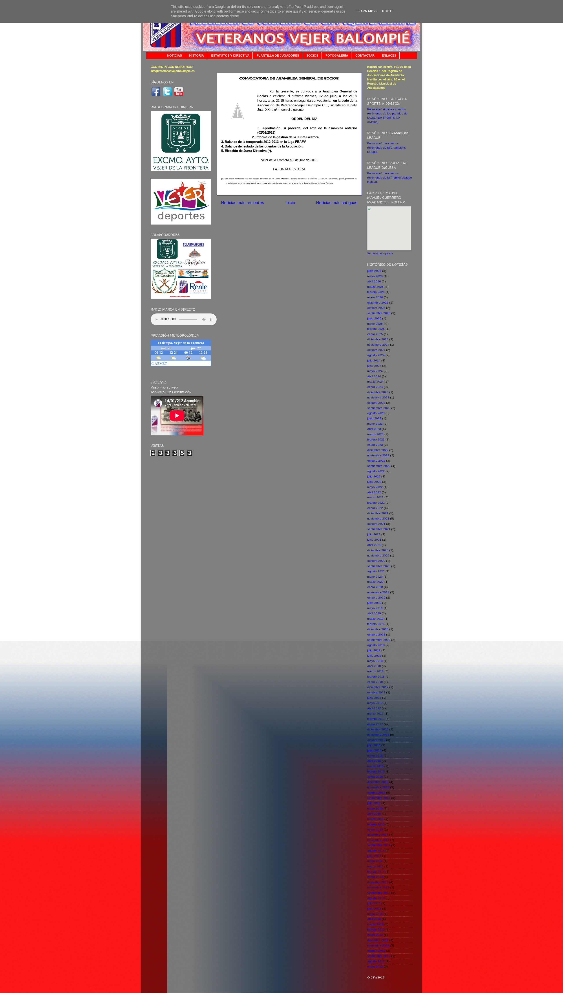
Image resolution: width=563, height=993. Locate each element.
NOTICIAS (174, 55)
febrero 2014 (376, 871)
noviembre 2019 (378, 592)
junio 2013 (374, 908)
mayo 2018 (375, 661)
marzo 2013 (375, 924)
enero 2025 (375, 334)
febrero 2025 (376, 328)
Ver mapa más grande (380, 253)
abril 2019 (374, 613)
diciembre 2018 (377, 629)
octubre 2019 (376, 597)
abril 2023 (374, 429)
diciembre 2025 (377, 302)
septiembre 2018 (378, 639)
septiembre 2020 (378, 566)
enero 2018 (375, 681)
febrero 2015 (376, 824)
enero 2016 (375, 776)
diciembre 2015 (377, 782)
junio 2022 (374, 481)
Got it (387, 11)
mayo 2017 (375, 703)
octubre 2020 (376, 560)
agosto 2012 (376, 961)
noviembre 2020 (378, 555)
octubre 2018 (376, 634)
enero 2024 (375, 387)
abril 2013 (374, 919)
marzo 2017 (375, 713)
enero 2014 (375, 877)
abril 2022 (374, 492)
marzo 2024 (375, 381)
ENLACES (389, 55)
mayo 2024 (375, 371)
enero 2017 (375, 724)
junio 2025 (374, 318)
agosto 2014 (376, 850)
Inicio (290, 202)
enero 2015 (375, 829)
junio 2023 (374, 418)
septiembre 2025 (378, 313)
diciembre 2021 (377, 513)
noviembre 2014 (378, 840)
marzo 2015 (375, 819)
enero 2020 (375, 587)
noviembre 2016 (378, 734)
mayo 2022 (375, 487)
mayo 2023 (375, 423)
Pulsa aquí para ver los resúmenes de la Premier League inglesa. (389, 177)
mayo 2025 (375, 323)
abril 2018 (374, 666)
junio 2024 (374, 365)
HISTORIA (196, 55)
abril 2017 (374, 708)
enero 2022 (375, 508)
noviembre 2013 (378, 887)
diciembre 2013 (377, 882)
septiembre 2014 (378, 845)
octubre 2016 (376, 740)
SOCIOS (312, 55)
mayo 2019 (375, 608)
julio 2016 (373, 745)
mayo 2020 (375, 576)
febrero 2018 (376, 676)
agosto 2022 (376, 471)
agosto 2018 (376, 645)
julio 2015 (373, 803)
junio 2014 (374, 855)
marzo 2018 (375, 671)
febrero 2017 (376, 718)
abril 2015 (374, 813)
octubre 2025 (376, 308)
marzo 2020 (375, 581)
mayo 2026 (375, 276)
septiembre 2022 (378, 466)
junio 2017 (374, 697)
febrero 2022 (376, 502)
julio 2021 (373, 534)
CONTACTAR (365, 55)
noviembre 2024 (378, 344)
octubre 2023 (376, 402)
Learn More (367, 11)
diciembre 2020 (377, 550)
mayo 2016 (375, 755)
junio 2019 (374, 602)
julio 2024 (373, 360)
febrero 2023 (376, 439)
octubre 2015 (376, 792)
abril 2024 (374, 376)
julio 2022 (373, 476)
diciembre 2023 (377, 392)
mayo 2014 (375, 861)
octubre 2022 (376, 460)
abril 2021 (374, 545)
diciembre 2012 (377, 940)
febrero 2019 (376, 624)
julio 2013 (373, 903)
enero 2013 (375, 934)
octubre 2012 (376, 950)
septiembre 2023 (378, 408)
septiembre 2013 (378, 892)
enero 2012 (375, 966)
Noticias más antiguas (336, 202)
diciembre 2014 (377, 834)
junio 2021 (374, 539)
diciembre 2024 (377, 339)
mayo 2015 (375, 808)
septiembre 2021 (378, 529)
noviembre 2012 (378, 945)
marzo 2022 (375, 497)
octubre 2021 (376, 523)
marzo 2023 (375, 434)
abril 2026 (374, 281)
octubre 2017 (376, 692)
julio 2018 (373, 650)
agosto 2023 (376, 413)
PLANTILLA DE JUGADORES (278, 55)
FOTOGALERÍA (336, 55)
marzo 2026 (375, 286)
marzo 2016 (375, 766)
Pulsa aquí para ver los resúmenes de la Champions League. (386, 147)
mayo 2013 (375, 914)
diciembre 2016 (377, 729)
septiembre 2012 (378, 956)
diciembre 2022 (377, 450)
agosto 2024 (376, 355)
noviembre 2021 (378, 518)
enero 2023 (375, 444)
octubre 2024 (376, 350)
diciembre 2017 (377, 687)
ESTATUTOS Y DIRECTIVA (230, 55)
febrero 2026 (376, 292)
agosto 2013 (376, 898)
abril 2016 (374, 761)
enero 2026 (375, 297)
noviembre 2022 (378, 455)
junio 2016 (374, 750)
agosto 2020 (376, 571)
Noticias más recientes (242, 202)
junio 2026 (374, 271)
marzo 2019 (375, 618)
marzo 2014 (375, 866)
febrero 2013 (376, 929)
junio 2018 (374, 655)
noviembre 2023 (378, 397)
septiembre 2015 (378, 798)
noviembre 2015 (378, 787)
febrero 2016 (376, 771)
